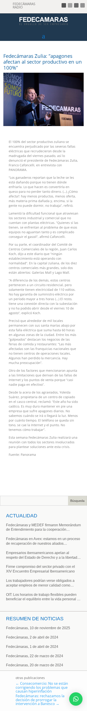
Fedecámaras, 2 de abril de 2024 (32, 637)
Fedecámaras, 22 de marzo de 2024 (34, 656)
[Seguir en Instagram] (76, 5)
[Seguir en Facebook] (64, 5)
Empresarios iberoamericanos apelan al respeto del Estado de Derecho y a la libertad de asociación (41, 555)
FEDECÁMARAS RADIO (24, 5)
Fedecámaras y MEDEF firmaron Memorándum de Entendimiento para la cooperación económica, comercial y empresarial (43, 527)
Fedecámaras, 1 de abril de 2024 (32, 647)
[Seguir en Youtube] (82, 5)
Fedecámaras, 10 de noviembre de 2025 (38, 628)
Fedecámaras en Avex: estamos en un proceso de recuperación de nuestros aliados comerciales (43, 541)
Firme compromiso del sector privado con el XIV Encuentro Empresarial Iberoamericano (40, 569)
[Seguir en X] (70, 5)
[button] (76, 699)
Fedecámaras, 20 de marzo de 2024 (34, 665)
